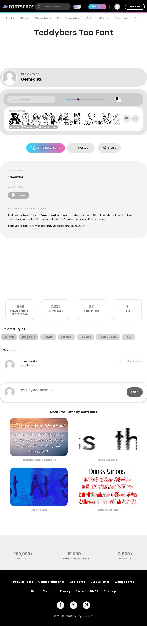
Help (34, 591)
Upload (97, 6)
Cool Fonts (77, 582)
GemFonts (31, 79)
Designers (121, 18)
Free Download (49, 147)
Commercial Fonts (51, 582)
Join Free (134, 6)
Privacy (65, 591)
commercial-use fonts (75, 558)
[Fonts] (18, 7)
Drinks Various (108, 510)
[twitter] (73, 605)
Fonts (10, 18)
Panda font (48, 215)
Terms (80, 591)
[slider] (78, 99)
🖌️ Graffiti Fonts (96, 18)
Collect (84, 147)
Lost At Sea (39, 510)
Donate (20, 195)
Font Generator (68, 18)
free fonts (23, 558)
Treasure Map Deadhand (38, 460)
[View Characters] (127, 119)
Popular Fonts (23, 582)
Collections (43, 18)
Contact (49, 591)
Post (134, 392)
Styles (24, 18)
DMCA (94, 591)
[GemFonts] (11, 77)
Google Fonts (124, 582)
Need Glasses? (108, 460)
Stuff (138, 18)
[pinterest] (86, 605)
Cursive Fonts (99, 582)
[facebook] (60, 605)
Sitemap (110, 591)
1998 (19, 306)
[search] (53, 6)
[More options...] (135, 119)
